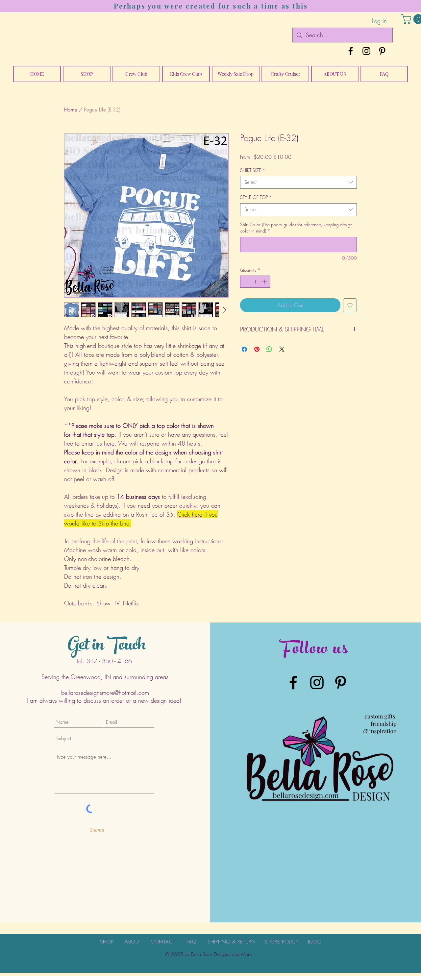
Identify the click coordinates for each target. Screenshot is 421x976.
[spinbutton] (255, 281)
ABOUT (133, 942)
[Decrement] (245, 281)
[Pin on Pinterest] (257, 349)
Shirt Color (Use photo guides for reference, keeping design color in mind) (296, 227)
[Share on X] (282, 349)
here (109, 443)
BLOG (314, 942)
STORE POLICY (281, 942)
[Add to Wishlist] (350, 305)
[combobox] (298, 182)
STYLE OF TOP (256, 197)
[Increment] (265, 281)
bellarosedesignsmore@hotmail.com (105, 692)
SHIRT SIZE (252, 170)
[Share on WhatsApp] (269, 349)
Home (70, 109)
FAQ (191, 942)
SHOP (106, 942)
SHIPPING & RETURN (232, 942)
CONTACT (163, 942)
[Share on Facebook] (244, 349)
